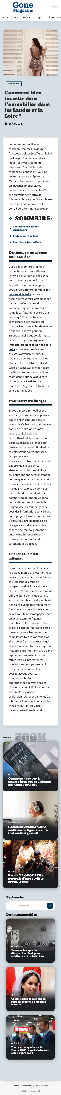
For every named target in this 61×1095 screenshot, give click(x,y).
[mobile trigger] (5, 7)
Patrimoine (13, 83)
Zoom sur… (30, 738)
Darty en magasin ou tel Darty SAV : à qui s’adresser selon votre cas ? (30, 1050)
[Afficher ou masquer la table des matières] (51, 219)
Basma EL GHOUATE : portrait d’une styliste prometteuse (26, 878)
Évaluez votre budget (25, 236)
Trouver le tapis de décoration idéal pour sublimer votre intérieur (27, 953)
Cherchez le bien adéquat (28, 242)
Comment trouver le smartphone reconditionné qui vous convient (29, 781)
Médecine (16, 822)
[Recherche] (47, 7)
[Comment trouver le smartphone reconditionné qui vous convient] (30, 766)
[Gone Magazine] (22, 7)
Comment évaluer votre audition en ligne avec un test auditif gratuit (28, 830)
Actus (17, 995)
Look (13, 871)
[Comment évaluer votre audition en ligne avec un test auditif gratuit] (30, 815)
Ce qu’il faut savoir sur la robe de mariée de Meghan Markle (28, 1001)
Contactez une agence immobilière (26, 228)
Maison (17, 946)
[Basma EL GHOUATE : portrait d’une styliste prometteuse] (30, 863)
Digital (14, 774)
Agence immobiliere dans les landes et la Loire (30, 345)
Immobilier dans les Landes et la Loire (29, 292)
